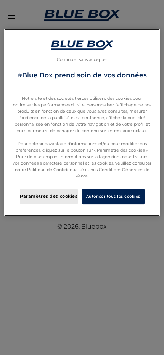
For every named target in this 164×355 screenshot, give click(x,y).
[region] (82, 122)
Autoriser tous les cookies (113, 196)
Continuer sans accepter (82, 59)
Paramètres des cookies (49, 196)
